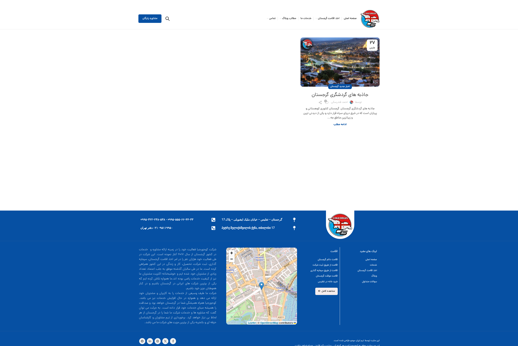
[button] (261, 286)
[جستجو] (167, 19)
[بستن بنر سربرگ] (5, 4)
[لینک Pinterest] (158, 341)
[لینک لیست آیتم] (320, 260)
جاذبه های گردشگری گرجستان (340, 95)
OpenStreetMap (269, 323)
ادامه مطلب (340, 124)
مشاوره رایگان (149, 18)
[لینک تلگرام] (142, 341)
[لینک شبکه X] (165, 341)
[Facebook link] (173, 341)
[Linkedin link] (150, 341)
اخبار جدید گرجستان (340, 86)
